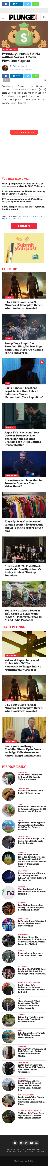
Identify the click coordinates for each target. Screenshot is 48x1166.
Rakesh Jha (18, 66)
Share (18, 4)
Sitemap (40, 1151)
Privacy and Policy (14, 1151)
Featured (6, 218)
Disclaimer (30, 1151)
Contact (21, 1149)
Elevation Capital (37, 217)
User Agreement (34, 1149)
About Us (11, 1149)
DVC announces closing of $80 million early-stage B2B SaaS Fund (22, 200)
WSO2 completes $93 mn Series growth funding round (23, 208)
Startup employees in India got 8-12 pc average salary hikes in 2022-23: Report (23, 185)
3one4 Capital (23, 217)
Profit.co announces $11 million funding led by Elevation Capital (23, 192)
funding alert (17, 218)
